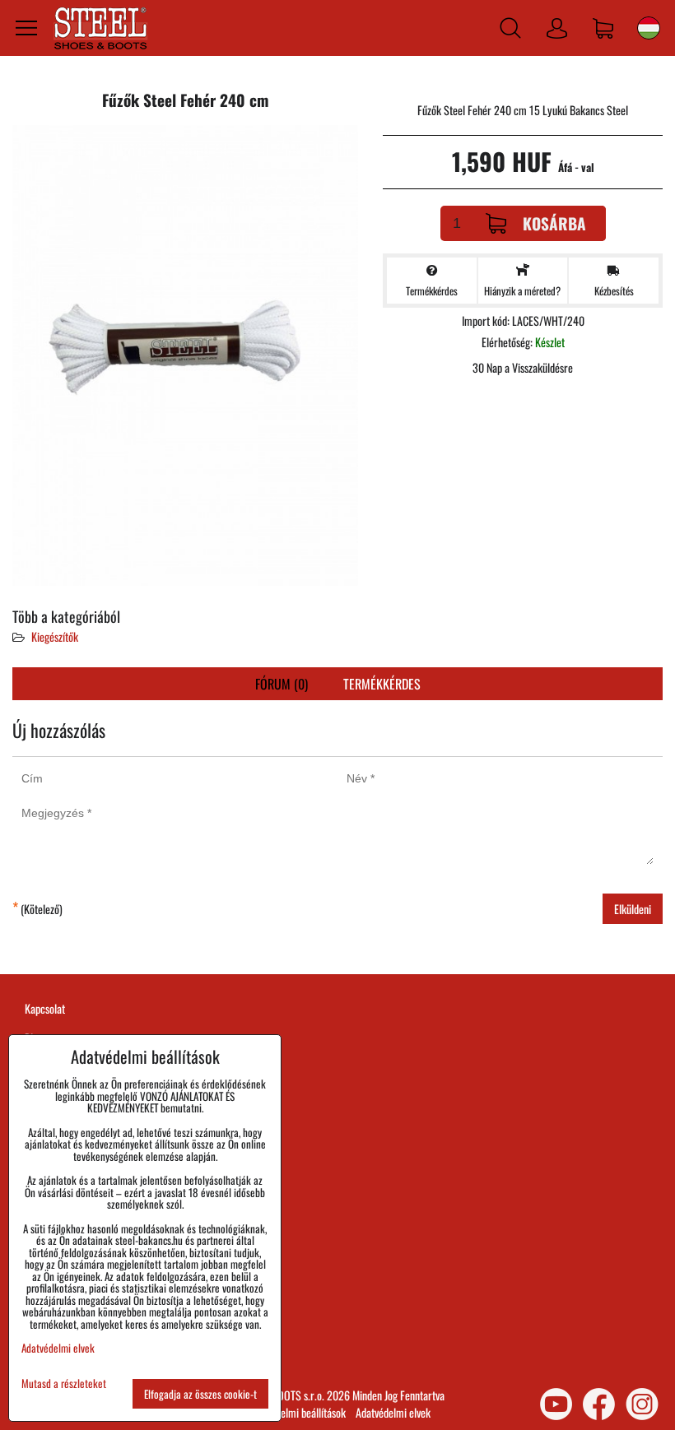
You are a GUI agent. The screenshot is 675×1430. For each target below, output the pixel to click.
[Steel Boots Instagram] (642, 1404)
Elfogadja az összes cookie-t (200, 1394)
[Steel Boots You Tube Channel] (556, 1404)
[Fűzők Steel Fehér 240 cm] (185, 357)
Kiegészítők (54, 636)
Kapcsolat (45, 1008)
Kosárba (554, 223)
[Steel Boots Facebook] (599, 1404)
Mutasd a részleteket (63, 1383)
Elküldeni (632, 908)
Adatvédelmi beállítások (297, 1412)
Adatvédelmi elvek (393, 1412)
